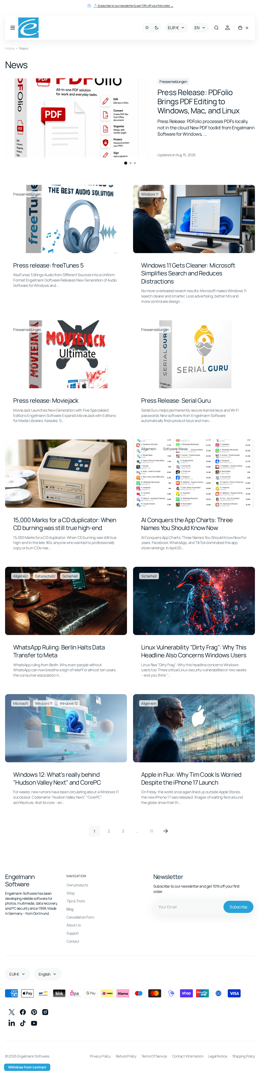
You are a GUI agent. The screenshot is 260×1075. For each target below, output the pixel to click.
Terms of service (150, 1058)
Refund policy (122, 1058)
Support (73, 935)
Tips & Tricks (76, 903)
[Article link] (130, 118)
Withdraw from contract (27, 1067)
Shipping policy (240, 1058)
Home (9, 48)
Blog (70, 911)
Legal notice (213, 1058)
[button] (12, 27)
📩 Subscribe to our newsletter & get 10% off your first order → (133, 6)
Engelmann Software (33, 1058)
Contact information (183, 1058)
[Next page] (163, 833)
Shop (70, 895)
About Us (73, 927)
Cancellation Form (80, 919)
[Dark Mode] (148, 27)
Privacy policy (96, 1058)
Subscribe (234, 909)
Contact (73, 943)
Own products (77, 887)
